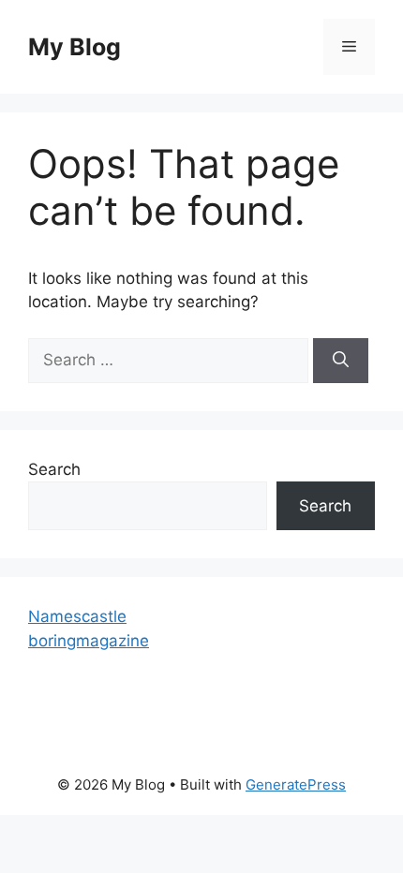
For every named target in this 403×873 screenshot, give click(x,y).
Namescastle (77, 616)
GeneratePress (296, 784)
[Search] (340, 360)
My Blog (74, 47)
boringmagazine (88, 640)
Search (54, 469)
